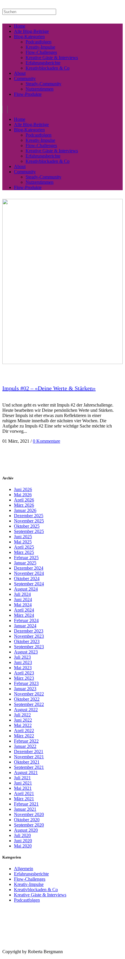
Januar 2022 (25, 746)
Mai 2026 (23, 494)
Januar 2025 (25, 562)
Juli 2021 (22, 777)
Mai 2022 (23, 725)
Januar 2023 (25, 688)
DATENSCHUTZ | (36, 947)
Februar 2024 (26, 620)
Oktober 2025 (27, 526)
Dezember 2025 (28, 515)
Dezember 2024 (28, 568)
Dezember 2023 (28, 630)
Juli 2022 (22, 714)
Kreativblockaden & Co (36, 889)
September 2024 (29, 583)
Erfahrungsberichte (31, 873)
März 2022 (24, 735)
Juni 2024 (23, 599)
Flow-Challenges (29, 879)
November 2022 (29, 693)
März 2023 (24, 678)
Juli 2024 (22, 594)
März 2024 (24, 615)
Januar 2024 (25, 625)
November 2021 (29, 756)
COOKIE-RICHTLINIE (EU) (68, 947)
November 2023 (29, 636)
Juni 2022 (23, 720)
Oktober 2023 (27, 641)
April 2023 (24, 672)
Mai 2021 (23, 788)
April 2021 (24, 793)
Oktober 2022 (27, 699)
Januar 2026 (25, 510)
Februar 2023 (26, 683)
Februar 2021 (26, 803)
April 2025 (24, 547)
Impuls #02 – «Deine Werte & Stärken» (49, 388)
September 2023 (29, 646)
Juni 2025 (23, 536)
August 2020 (26, 830)
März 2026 (24, 505)
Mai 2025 (23, 541)
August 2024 (26, 589)
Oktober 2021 (27, 762)
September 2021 (29, 767)
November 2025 (29, 520)
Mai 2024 (23, 604)
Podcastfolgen (27, 900)
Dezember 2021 (28, 751)
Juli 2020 (22, 835)
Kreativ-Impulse (29, 884)
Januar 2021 (25, 809)
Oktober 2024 (27, 578)
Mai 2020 (23, 845)
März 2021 (24, 798)
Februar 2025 (26, 557)
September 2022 (29, 704)
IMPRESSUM (11, 947)
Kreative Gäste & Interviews (40, 894)
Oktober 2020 (27, 819)
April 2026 (24, 499)
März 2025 (24, 552)
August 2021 (26, 772)
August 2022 (26, 709)
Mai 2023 (23, 667)
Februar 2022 (26, 741)
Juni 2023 (23, 662)
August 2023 (26, 651)
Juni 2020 (23, 840)
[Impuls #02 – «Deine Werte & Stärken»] (62, 362)
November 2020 (29, 814)
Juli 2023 (22, 657)
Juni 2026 (23, 489)
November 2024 (29, 573)
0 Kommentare (46, 441)
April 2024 (24, 609)
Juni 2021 (23, 782)
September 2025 (29, 531)
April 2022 (24, 730)
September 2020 (29, 824)
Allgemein (23, 868)
